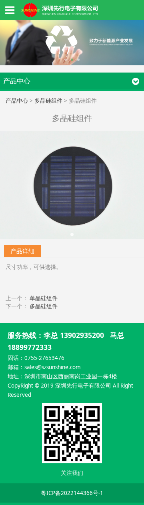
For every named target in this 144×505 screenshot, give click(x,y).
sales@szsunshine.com (52, 367)
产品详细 (22, 251)
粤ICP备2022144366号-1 (72, 493)
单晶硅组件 (44, 298)
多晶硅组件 (48, 100)
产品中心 (17, 100)
